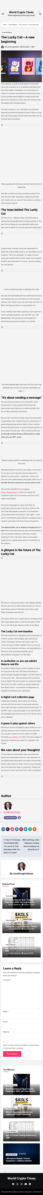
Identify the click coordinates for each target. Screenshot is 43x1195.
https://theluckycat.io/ (9, 492)
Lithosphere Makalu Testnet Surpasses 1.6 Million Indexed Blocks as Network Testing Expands (21, 1160)
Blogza (27, 1192)
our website (13, 737)
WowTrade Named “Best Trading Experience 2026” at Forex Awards (19, 901)
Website (6, 1032)
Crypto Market (11, 1154)
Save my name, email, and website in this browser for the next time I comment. (21, 1046)
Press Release (7, 32)
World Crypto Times (21, 12)
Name (5, 1012)
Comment (7, 980)
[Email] (19, 817)
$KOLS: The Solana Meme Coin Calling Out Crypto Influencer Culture (21, 925)
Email (5, 1022)
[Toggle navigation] (2, 14)
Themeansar (37, 1192)
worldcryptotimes (13, 47)
